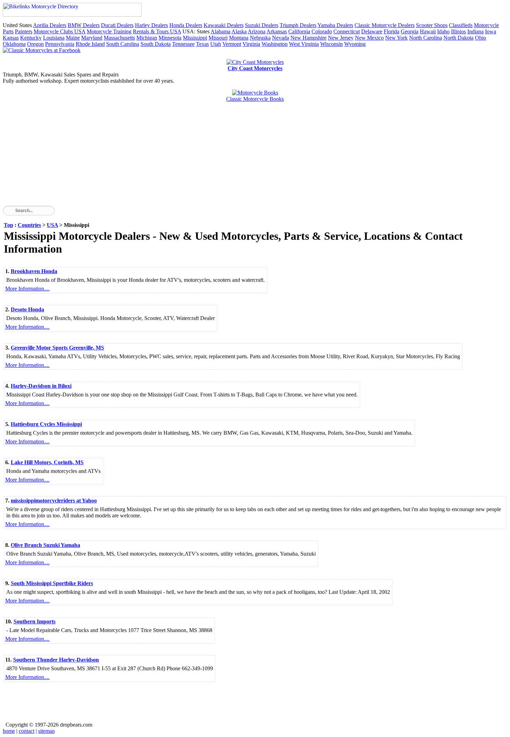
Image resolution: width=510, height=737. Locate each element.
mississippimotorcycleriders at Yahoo (54, 500)
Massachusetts (119, 38)
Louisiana (54, 38)
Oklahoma (14, 44)
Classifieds (461, 25)
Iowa (490, 31)
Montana (238, 38)
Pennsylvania (59, 44)
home (9, 731)
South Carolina (122, 44)
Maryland (91, 38)
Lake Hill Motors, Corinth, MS (47, 462)
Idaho (443, 31)
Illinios (458, 31)
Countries (29, 225)
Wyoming (355, 44)
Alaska (239, 31)
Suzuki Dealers (261, 25)
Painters (23, 31)
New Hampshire (308, 38)
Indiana (475, 31)
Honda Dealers (185, 25)
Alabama (220, 31)
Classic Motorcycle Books (255, 99)
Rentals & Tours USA (157, 31)
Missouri (218, 38)
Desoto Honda (27, 309)
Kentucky (31, 38)
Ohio (480, 38)
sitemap (46, 731)
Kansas (11, 38)
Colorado (322, 31)
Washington (275, 44)
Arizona (256, 31)
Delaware (371, 31)
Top (8, 225)
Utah (215, 44)
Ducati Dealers (117, 25)
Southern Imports (35, 621)
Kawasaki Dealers (224, 25)
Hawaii (428, 31)
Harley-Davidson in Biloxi (41, 386)
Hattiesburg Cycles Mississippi (46, 424)
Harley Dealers (151, 25)
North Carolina (425, 38)
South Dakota (156, 44)
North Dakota (458, 38)
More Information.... (27, 289)
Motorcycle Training (109, 31)
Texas (202, 44)
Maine (73, 38)
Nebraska (260, 38)
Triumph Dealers (298, 25)
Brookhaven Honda (34, 271)
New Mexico (369, 38)
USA (52, 225)
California (299, 31)
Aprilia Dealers (49, 25)
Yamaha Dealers (335, 25)
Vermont (231, 44)
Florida (391, 31)
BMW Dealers (84, 25)
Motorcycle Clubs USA (59, 31)
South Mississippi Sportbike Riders (52, 583)
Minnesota (170, 38)
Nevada (280, 38)
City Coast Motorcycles (255, 68)
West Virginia (304, 44)
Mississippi (195, 38)
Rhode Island (90, 44)
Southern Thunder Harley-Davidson (56, 660)
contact (26, 731)
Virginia (251, 44)
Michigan (146, 38)
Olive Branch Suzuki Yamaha (45, 545)
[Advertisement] (211, 157)
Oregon (35, 44)
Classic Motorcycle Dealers (385, 25)
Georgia (409, 31)
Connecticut (346, 31)
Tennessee (183, 44)
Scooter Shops (432, 25)
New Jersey (341, 38)
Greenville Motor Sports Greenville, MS (57, 348)
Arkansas (276, 31)
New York (396, 38)
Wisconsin (331, 44)
